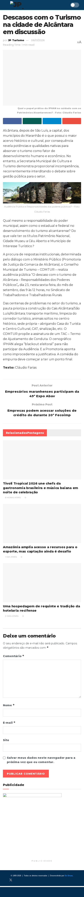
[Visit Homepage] (28, 5)
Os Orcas (69, 876)
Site (6, 740)
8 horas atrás (12, 497)
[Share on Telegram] (52, 121)
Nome (9, 705)
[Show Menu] (4, 5)
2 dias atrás (11, 616)
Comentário (13, 656)
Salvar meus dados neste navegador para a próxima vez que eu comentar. (41, 760)
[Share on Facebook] (12, 121)
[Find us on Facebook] (4, 880)
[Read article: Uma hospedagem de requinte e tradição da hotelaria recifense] (42, 582)
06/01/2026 (38, 40)
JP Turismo (16, 40)
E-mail (9, 722)
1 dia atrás (10, 557)
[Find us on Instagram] (17, 880)
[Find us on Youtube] (23, 880)
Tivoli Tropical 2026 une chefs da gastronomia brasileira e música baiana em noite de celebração (40, 488)
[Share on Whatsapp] (32, 121)
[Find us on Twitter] (10, 880)
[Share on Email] (71, 121)
